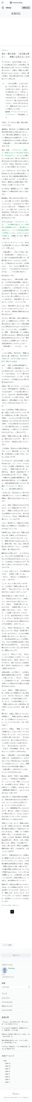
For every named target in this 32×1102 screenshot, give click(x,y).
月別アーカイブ (8, 1056)
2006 (4, 1060)
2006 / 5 (7, 1079)
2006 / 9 (7, 1069)
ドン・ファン (16, 463)
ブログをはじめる (7, 1002)
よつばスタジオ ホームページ (12, 242)
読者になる (26, 7)
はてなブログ (6, 998)
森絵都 (7, 112)
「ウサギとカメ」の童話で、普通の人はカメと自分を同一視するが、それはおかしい (15, 152)
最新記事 (5, 1017)
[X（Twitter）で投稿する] (12, 911)
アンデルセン (6, 62)
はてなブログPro (7, 1010)
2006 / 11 (7, 1063)
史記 (4, 837)
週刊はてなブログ (7, 1006)
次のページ (16, 955)
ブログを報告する (24, 1097)
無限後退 (14, 808)
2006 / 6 (7, 1077)
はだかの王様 (16, 62)
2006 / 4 (7, 1082)
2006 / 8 (7, 1071)
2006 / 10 (7, 1066)
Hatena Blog (14, 1097)
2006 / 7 (7, 1074)
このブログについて (8, 977)
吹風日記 (8, 8)
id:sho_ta (5, 222)
